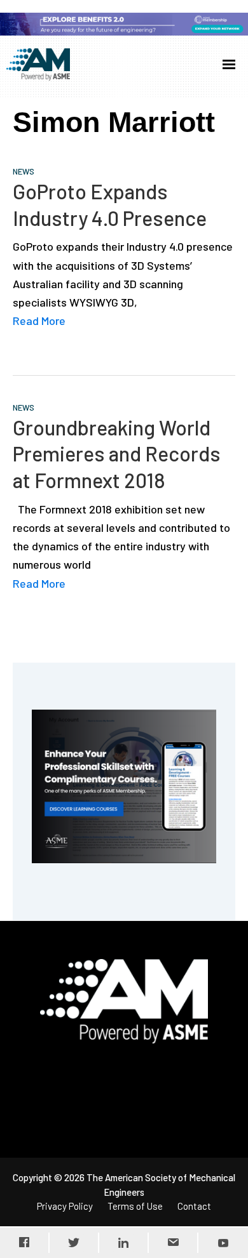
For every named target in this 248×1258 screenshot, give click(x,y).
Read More (39, 321)
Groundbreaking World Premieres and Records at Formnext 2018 (117, 453)
